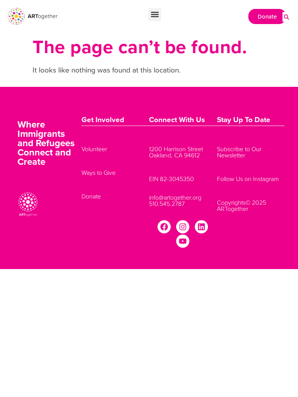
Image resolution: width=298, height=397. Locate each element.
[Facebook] (164, 226)
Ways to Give (98, 172)
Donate (91, 196)
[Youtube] (182, 241)
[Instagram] (182, 226)
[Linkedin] (201, 226)
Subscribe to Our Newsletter (239, 152)
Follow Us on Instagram (248, 178)
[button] (154, 14)
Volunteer (94, 149)
